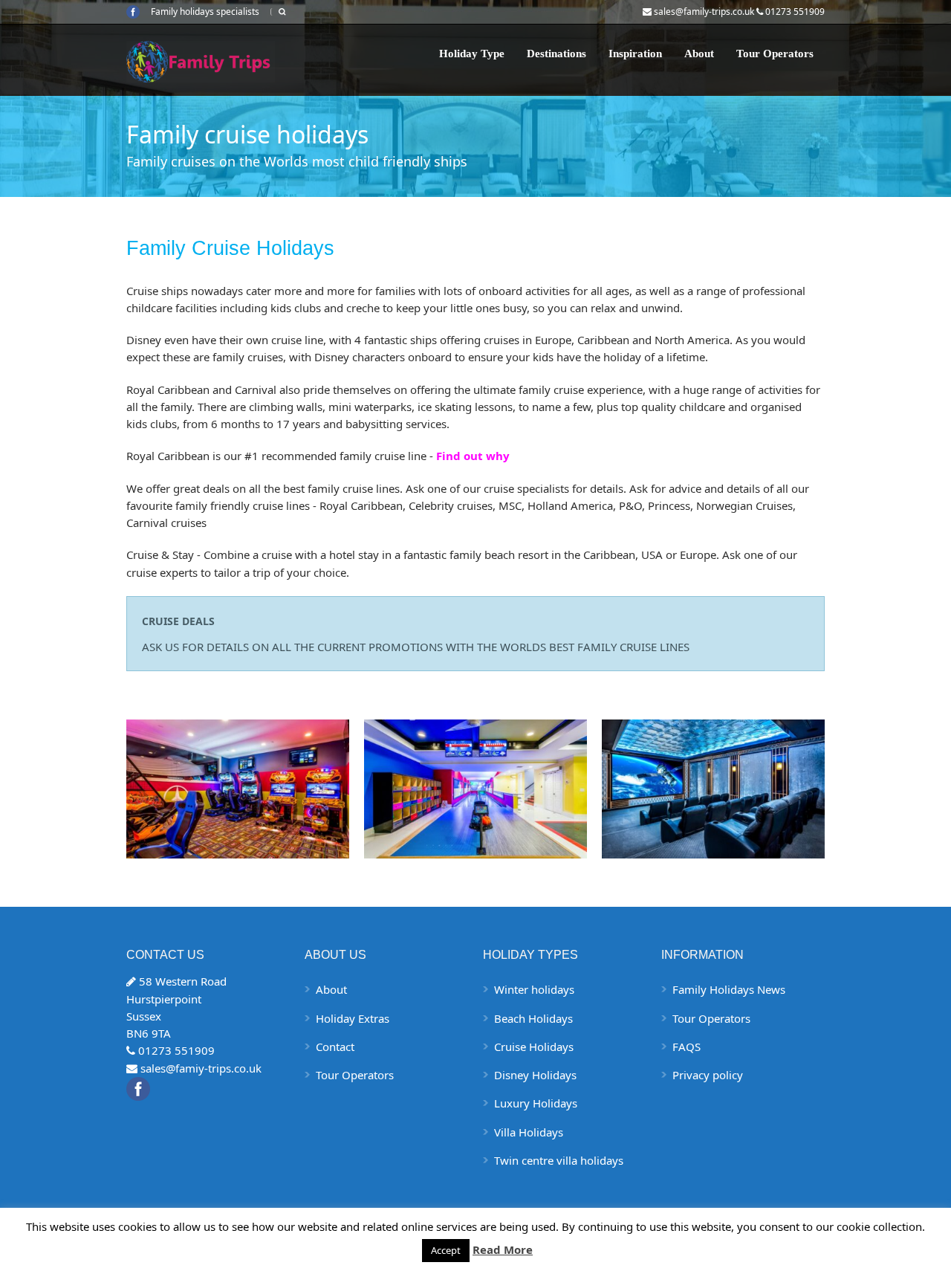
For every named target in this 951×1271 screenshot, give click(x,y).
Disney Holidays (535, 1074)
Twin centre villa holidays (558, 1160)
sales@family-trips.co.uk (704, 11)
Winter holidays (534, 989)
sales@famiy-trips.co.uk (201, 1068)
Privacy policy (707, 1074)
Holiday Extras (352, 1018)
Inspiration (635, 53)
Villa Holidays (528, 1132)
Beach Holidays (533, 1018)
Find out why (473, 455)
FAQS (686, 1046)
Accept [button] (446, 1250)
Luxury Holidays (535, 1103)
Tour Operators (775, 53)
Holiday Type (471, 53)
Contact (335, 1046)
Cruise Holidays (534, 1046)
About (699, 53)
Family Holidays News (728, 989)
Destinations (556, 53)
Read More (503, 1249)
